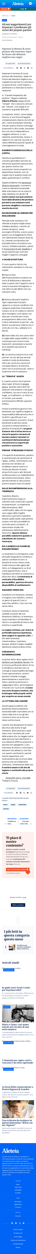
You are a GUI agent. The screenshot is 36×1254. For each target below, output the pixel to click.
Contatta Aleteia (18, 1244)
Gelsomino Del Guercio (9, 37)
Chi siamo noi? (18, 1233)
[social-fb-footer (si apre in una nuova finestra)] (16, 1223)
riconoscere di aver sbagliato (17, 249)
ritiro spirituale (8, 1043)
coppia (13, 16)
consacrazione (8, 1069)
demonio (7, 1007)
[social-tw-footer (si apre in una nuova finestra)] (20, 1223)
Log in (24, 897)
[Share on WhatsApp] (31, 68)
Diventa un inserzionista (18, 1240)
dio (5, 1103)
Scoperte (18, 1193)
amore (5, 805)
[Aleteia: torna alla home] (18, 4)
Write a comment (18, 905)
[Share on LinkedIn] (21, 68)
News (18, 1184)
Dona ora (4, 9)
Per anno (18, 1216)
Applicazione (18, 1204)
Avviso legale (18, 1237)
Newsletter (18, 1202)
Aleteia (20, 37)
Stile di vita (5, 16)
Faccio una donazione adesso (16, 869)
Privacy (18, 1247)
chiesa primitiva (9, 970)
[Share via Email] (28, 68)
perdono (6, 809)
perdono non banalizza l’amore (15, 662)
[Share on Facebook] (17, 68)
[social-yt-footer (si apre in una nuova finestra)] (12, 1223)
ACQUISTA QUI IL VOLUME (18, 778)
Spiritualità (18, 1190)
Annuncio (18, 1207)
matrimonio (22, 805)
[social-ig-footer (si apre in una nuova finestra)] (24, 1223)
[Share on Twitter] (24, 68)
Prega (22, 9)
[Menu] (6, 3)
